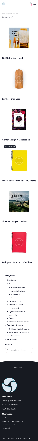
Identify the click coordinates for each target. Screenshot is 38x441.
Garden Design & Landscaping (16, 139)
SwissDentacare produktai (19, 332)
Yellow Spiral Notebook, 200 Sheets (19, 180)
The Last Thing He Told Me (14, 221)
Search (7, 350)
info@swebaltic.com (10, 404)
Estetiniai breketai (18, 288)
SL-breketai (15, 294)
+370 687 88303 (9, 409)
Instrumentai (14, 308)
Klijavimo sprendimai (17, 311)
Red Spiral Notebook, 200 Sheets (17, 262)
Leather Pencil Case (11, 99)
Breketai (12, 284)
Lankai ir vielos (14, 298)
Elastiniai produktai (16, 305)
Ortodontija (11, 280)
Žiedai (11, 318)
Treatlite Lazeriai (13, 336)
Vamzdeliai (13, 315)
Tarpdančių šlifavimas (15, 325)
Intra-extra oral (15, 301)
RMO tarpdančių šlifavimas (19, 329)
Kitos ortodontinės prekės (19, 322)
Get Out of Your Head (12, 58)
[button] (34, 3)
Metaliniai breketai (18, 291)
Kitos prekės (12, 339)
